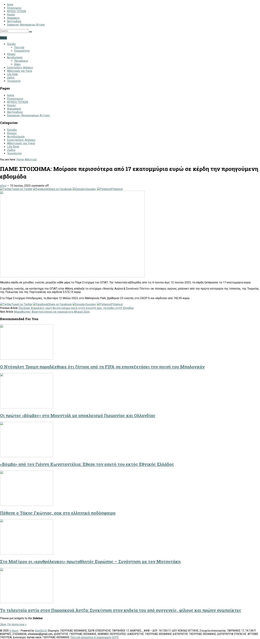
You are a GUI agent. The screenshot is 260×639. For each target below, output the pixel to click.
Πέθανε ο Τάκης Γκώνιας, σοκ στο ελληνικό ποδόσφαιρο (57, 513)
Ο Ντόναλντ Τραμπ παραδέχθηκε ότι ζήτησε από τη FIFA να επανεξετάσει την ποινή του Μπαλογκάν (102, 367)
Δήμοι (17, 64)
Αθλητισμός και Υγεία (19, 71)
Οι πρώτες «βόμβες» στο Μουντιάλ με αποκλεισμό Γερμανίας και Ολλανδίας (77, 415)
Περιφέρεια (21, 61)
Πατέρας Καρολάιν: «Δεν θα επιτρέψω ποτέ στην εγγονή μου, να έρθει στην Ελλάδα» (76, 308)
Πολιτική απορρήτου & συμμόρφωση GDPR (94, 637)
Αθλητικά (31, 159)
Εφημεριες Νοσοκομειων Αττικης (26, 24)
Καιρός (11, 14)
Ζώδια (10, 77)
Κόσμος (11, 54)
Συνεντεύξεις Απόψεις (20, 67)
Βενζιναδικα (14, 21)
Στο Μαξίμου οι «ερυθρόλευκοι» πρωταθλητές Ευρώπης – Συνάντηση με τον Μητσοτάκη (90, 561)
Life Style (12, 74)
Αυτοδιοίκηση (14, 57)
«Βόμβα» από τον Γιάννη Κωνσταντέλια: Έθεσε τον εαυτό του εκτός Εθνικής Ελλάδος (87, 464)
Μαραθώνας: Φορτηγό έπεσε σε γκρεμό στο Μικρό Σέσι (52, 311)
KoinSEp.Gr (41, 630)
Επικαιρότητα (22, 50)
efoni (3, 185)
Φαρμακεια (13, 18)
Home (20, 159)
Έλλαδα (11, 44)
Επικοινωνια (14, 8)
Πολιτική (19, 47)
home (10, 4)
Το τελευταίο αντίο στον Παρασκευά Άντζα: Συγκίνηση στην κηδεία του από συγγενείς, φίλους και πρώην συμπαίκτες (120, 610)
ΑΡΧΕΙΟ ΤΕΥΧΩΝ (16, 11)
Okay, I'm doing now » (13, 624)
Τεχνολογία (13, 81)
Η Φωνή (13, 630)
